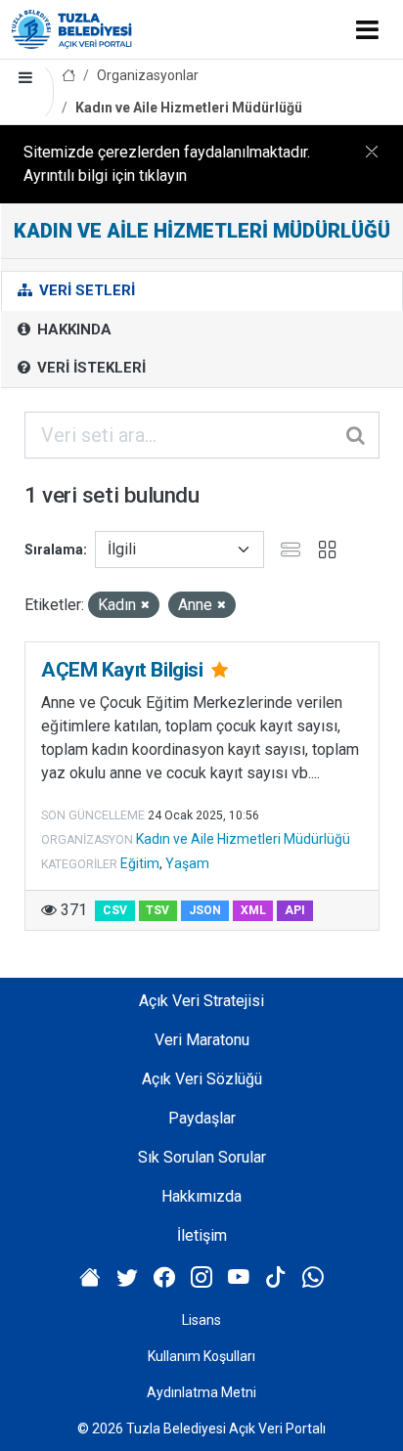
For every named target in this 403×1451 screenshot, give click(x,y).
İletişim (202, 1235)
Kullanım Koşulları (201, 1356)
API (295, 910)
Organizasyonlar (148, 75)
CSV (115, 910)
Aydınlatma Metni (201, 1392)
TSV (157, 910)
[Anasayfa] (68, 76)
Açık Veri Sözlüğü (202, 1079)
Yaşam (187, 863)
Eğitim (139, 863)
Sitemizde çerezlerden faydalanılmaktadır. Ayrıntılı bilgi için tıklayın (166, 164)
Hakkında (72, 329)
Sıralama (53, 549)
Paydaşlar (202, 1118)
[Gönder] (357, 435)
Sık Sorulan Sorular (202, 1157)
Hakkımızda (201, 1196)
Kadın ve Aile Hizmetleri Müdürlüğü (188, 107)
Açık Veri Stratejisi (201, 1000)
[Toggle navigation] (367, 29)
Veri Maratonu (202, 1040)
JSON (205, 910)
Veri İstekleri (89, 367)
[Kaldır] (145, 605)
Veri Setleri (85, 290)
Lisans (201, 1320)
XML (253, 910)
